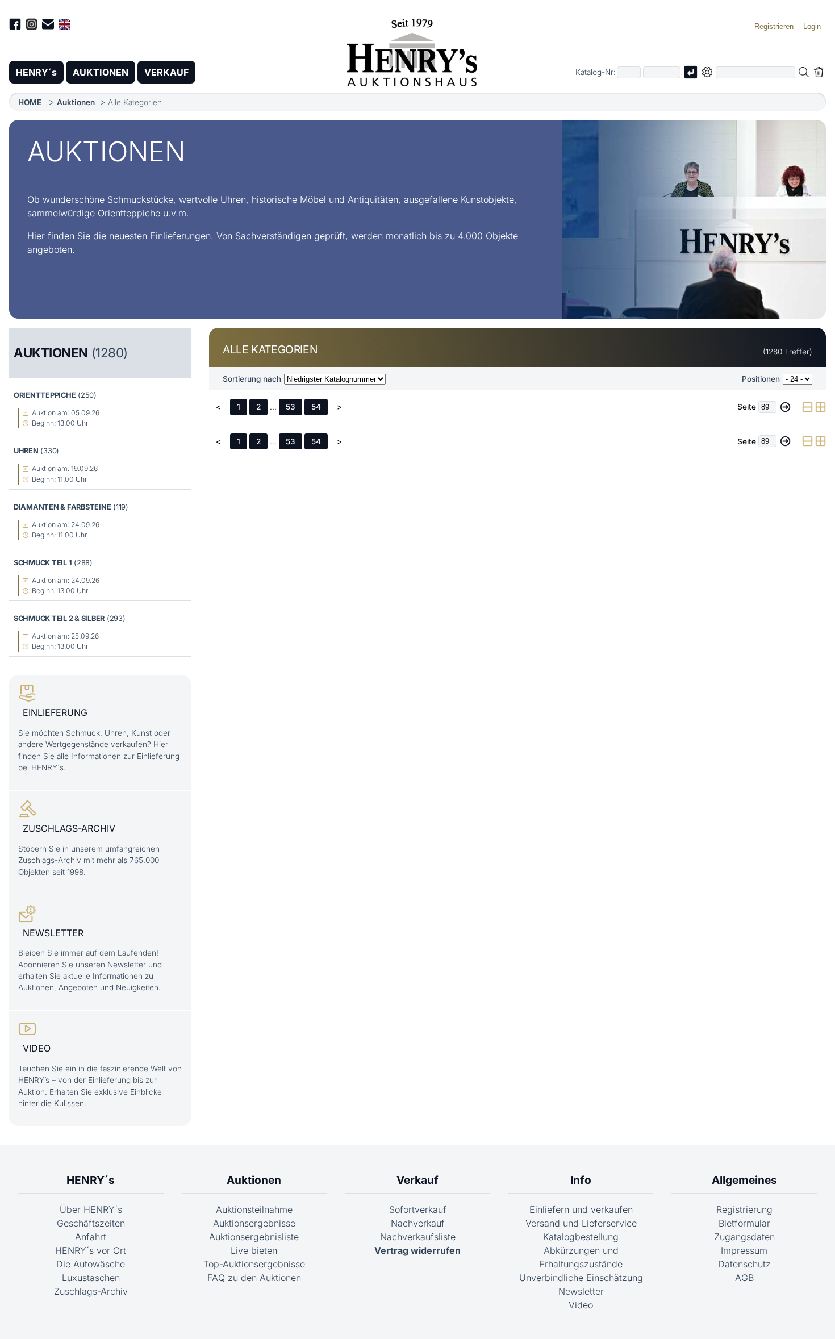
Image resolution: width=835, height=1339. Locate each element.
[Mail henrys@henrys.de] (48, 26)
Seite (746, 406)
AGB (744, 1277)
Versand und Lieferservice (581, 1223)
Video (581, 1305)
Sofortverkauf (417, 1209)
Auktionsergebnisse (254, 1223)
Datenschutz (744, 1264)
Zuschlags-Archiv (91, 1291)
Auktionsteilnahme (254, 1209)
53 (290, 406)
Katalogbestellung (581, 1236)
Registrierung (744, 1209)
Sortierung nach (252, 378)
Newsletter (581, 1291)
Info (580, 1180)
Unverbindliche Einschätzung (581, 1277)
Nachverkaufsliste (418, 1236)
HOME (29, 102)
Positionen (761, 378)
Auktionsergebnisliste (254, 1236)
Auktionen (76, 102)
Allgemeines (744, 1180)
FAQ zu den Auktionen (254, 1277)
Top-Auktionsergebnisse (254, 1264)
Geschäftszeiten (91, 1223)
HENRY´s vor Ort (90, 1250)
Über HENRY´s (91, 1209)
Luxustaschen (91, 1277)
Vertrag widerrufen (417, 1250)
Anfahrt (90, 1236)
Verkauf (417, 1180)
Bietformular (744, 1223)
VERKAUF (166, 72)
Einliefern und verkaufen (581, 1209)
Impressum (744, 1250)
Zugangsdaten (744, 1236)
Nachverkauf (418, 1223)
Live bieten (254, 1250)
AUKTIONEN (100, 72)
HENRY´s (36, 72)
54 (316, 406)
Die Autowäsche (90, 1264)
